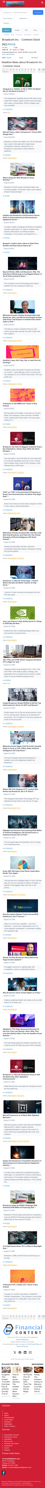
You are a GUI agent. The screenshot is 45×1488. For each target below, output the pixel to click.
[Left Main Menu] (4, 1)
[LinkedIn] (25, 1352)
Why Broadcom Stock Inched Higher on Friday (22, 993)
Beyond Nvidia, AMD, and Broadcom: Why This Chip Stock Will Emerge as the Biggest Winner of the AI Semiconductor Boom (22, 274)
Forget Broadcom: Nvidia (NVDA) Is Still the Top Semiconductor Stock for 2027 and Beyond (22, 704)
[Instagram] (30, 1352)
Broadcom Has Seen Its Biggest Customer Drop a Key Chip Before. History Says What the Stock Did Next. (22, 449)
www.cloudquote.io (22, 1339)
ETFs (26, 30)
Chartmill (7, 252)
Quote (9, 58)
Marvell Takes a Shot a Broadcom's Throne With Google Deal (22, 133)
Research (34, 58)
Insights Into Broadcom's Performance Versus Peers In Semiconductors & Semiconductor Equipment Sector (21, 217)
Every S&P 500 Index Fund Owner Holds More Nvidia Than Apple (21, 872)
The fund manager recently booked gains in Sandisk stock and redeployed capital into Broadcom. (20, 760)
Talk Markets (8, 934)
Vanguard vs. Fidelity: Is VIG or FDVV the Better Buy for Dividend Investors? (22, 90)
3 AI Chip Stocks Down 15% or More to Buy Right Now (22, 1247)
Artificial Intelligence (12, 158)
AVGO (10, 44)
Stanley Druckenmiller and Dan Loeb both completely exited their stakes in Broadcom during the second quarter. (22, 549)
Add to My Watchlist (8, 54)
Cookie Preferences (26, 1483)
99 (39, 69)
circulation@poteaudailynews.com (19, 1467)
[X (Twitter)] (15, 1352)
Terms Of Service (22, 1346)
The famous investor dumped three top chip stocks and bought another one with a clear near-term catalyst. (22, 331)
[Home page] (15, 4)
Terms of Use (37, 1481)
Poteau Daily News (14, 1481)
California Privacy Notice (15, 1483)
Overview (6, 34)
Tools (35, 30)
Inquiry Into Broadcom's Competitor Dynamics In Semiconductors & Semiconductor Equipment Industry (22, 1163)
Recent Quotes (7, 18)
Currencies (19, 34)
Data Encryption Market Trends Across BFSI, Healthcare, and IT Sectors (20, 915)
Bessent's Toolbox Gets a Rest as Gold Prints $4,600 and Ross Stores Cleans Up (21, 244)
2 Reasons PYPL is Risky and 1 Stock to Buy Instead (20, 1286)
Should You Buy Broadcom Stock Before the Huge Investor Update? (20, 958)
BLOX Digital (30, 1485)
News (12, 34)
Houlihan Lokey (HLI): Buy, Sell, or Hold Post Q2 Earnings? (22, 361)
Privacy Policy (34, 1344)
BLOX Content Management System (15, 1485)
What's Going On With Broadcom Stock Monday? (18, 179)
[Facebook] (20, 1352)
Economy (20, 340)
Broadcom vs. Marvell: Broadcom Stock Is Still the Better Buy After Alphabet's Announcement (21, 1077)
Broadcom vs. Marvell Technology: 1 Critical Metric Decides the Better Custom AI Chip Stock (20, 583)
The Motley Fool (8, 109)
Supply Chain (21, 472)
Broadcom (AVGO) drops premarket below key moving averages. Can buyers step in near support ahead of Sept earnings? (22, 189)
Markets (6, 30)
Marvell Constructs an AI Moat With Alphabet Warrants (21, 1116)
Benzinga (7, 195)
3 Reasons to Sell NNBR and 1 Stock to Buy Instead (20, 405)
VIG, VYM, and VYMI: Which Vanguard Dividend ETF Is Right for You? (22, 661)
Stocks (17, 30)
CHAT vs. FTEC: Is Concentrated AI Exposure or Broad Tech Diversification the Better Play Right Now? (22, 494)
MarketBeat (7, 155)
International (27, 34)
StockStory (7, 380)
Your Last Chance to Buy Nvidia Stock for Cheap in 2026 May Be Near (22, 622)
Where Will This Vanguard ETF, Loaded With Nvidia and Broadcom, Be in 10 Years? (20, 790)
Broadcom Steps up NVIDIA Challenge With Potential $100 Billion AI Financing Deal (20, 1206)
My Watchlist (23, 18)
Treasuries (36, 34)
